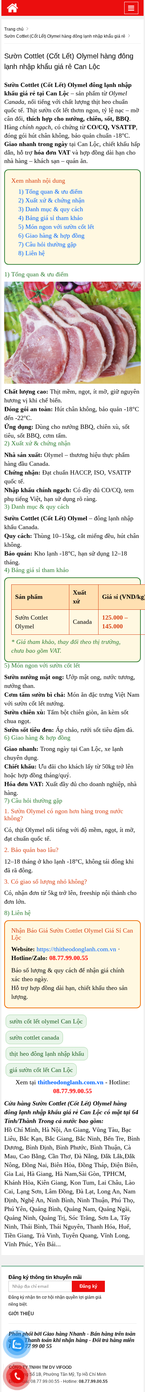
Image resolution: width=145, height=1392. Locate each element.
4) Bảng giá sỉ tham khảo (50, 217)
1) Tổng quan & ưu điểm (50, 191)
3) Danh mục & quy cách (50, 209)
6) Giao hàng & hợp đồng (51, 235)
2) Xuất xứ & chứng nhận (51, 200)
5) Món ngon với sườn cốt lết (56, 226)
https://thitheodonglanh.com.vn (76, 949)
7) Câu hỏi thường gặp (47, 244)
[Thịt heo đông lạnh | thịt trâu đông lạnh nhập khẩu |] (12, 8)
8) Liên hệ (31, 253)
